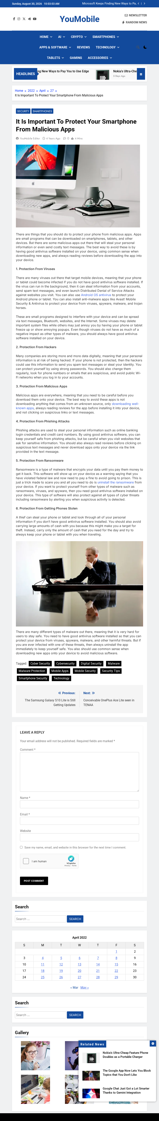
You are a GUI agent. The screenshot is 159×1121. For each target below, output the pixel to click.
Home (44, 37)
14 (98, 964)
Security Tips (111, 671)
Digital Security (91, 663)
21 (98, 971)
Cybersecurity (65, 663)
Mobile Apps (59, 671)
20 (79, 971)
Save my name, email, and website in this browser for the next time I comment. (75, 847)
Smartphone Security (33, 678)
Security (23, 111)
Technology (106, 47)
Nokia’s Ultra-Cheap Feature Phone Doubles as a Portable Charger (114, 3)
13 (79, 964)
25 (42, 977)
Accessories (98, 58)
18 (42, 971)
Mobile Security (85, 671)
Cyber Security (40, 663)
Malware (114, 663)
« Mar (74, 987)
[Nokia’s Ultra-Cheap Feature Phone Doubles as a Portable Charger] (89, 76)
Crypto (77, 37)
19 (61, 971)
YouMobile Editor (30, 138)
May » (84, 987)
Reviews (83, 47)
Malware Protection (32, 671)
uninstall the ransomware (116, 482)
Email (25, 814)
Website (25, 831)
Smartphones (103, 37)
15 (116, 964)
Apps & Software (53, 47)
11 (42, 964)
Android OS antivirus (96, 295)
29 (116, 977)
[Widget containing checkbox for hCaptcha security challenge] (49, 861)
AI (59, 37)
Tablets (53, 58)
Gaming (76, 58)
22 (116, 971)
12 (61, 964)
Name (25, 798)
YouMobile (79, 19)
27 (79, 977)
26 (61, 977)
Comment (27, 749)
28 (98, 977)
